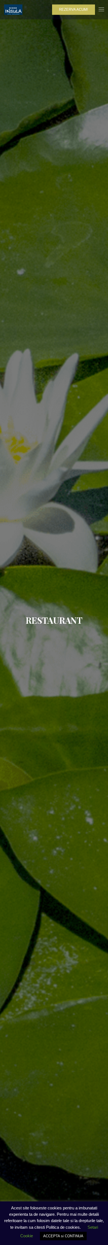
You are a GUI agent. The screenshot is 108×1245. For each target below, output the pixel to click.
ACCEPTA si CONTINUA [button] (63, 1236)
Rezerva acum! (73, 9)
